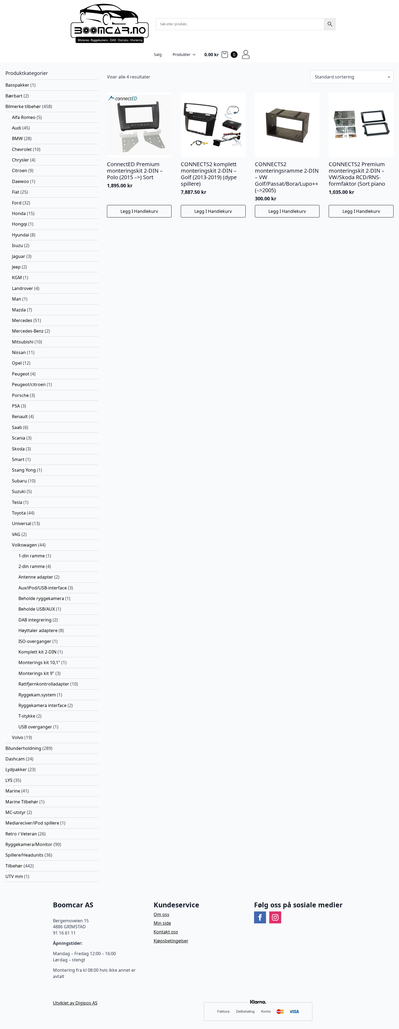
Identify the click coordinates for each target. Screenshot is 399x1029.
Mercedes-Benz (28, 331)
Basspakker (17, 85)
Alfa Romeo (24, 117)
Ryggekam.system (37, 695)
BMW (17, 138)
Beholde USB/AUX (36, 609)
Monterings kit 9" (36, 673)
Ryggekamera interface (42, 705)
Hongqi (19, 224)
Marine (12, 791)
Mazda (19, 310)
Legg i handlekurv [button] (139, 211)
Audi (16, 128)
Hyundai (20, 235)
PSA (16, 406)
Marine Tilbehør (21, 802)
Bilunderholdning (23, 748)
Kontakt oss (166, 932)
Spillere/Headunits (24, 855)
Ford (16, 203)
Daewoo (20, 181)
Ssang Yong (24, 470)
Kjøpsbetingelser (171, 941)
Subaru (19, 481)
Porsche (20, 395)
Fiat (15, 192)
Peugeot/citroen (29, 384)
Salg (158, 54)
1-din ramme (31, 556)
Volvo (17, 737)
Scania (18, 438)
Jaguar (18, 256)
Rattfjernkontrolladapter (43, 684)
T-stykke (26, 716)
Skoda (18, 449)
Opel (17, 363)
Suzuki (19, 491)
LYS (8, 780)
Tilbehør (14, 866)
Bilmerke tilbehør (23, 106)
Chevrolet (22, 149)
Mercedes (22, 320)
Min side (162, 923)
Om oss (161, 914)
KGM (17, 277)
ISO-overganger (34, 641)
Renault (20, 416)
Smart (18, 459)
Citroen (19, 170)
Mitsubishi (22, 342)
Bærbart (14, 96)
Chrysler (20, 160)
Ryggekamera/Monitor (28, 844)
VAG (16, 534)
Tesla (17, 502)
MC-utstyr (15, 812)
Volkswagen (24, 545)
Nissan (19, 352)
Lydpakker (16, 769)
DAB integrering (35, 620)
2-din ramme (31, 566)
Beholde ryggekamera (41, 598)
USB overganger (35, 727)
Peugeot (20, 374)
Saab (17, 427)
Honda (19, 213)
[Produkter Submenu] (196, 54)
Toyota (19, 513)
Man (16, 299)
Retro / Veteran (21, 834)
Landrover (22, 288)
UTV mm (14, 876)
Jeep (16, 267)
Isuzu (17, 245)
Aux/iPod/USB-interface (42, 588)
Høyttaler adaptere (38, 630)
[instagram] (275, 917)
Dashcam (15, 759)
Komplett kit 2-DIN (37, 652)
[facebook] (260, 917)
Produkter (182, 54)
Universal (21, 523)
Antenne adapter (35, 577)
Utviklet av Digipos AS (75, 1003)
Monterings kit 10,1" (39, 662)
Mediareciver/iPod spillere (32, 823)
